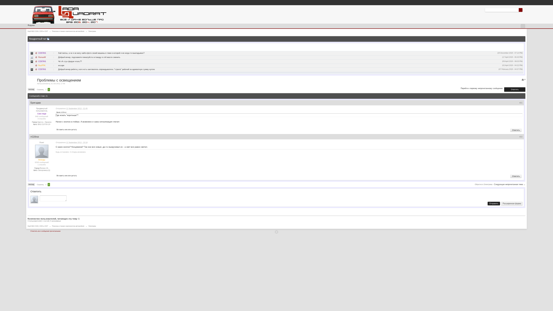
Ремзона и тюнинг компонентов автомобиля (68, 226)
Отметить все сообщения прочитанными (45, 231)
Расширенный (524, 10)
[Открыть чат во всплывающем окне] (48, 39)
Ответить (515, 90)
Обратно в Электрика (484, 184)
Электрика (92, 226)
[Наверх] (276, 232)
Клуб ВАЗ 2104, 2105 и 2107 (38, 226)
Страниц (40, 89)
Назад (31, 89)
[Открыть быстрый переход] (523, 26)
